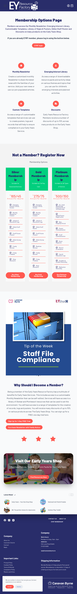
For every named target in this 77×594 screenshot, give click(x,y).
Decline (19, 586)
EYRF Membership (57, 522)
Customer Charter (9, 543)
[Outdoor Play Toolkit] (43, 510)
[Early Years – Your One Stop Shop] (7, 502)
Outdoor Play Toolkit (54, 510)
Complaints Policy (9, 569)
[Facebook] (5, 520)
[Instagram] (9, 520)
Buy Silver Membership (15, 275)
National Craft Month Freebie (57, 502)
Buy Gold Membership (38, 275)
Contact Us (52, 519)
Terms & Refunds (9, 567)
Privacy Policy (8, 562)
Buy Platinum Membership (61, 275)
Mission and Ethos (9, 572)
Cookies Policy (8, 565)
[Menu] (5, 5)
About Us (62, 519)
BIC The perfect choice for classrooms (23, 510)
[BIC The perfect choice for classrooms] (7, 510)
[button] (36, 375)
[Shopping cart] (72, 5)
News (5, 547)
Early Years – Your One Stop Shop (22, 502)
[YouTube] (13, 520)
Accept (10, 586)
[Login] (68, 5)
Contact (6, 545)
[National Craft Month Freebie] (43, 502)
